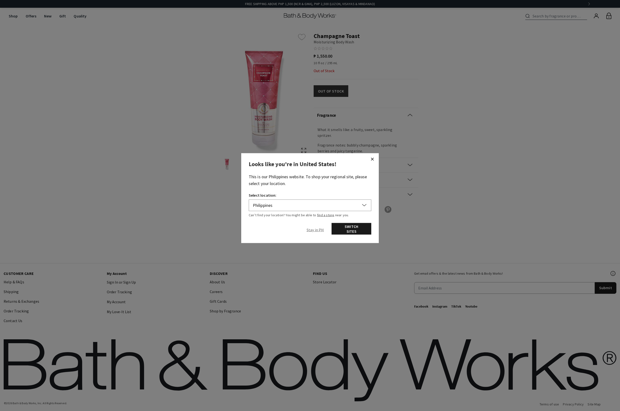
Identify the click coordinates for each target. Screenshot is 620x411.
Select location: (263, 195)
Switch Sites (351, 228)
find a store (325, 215)
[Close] (372, 159)
